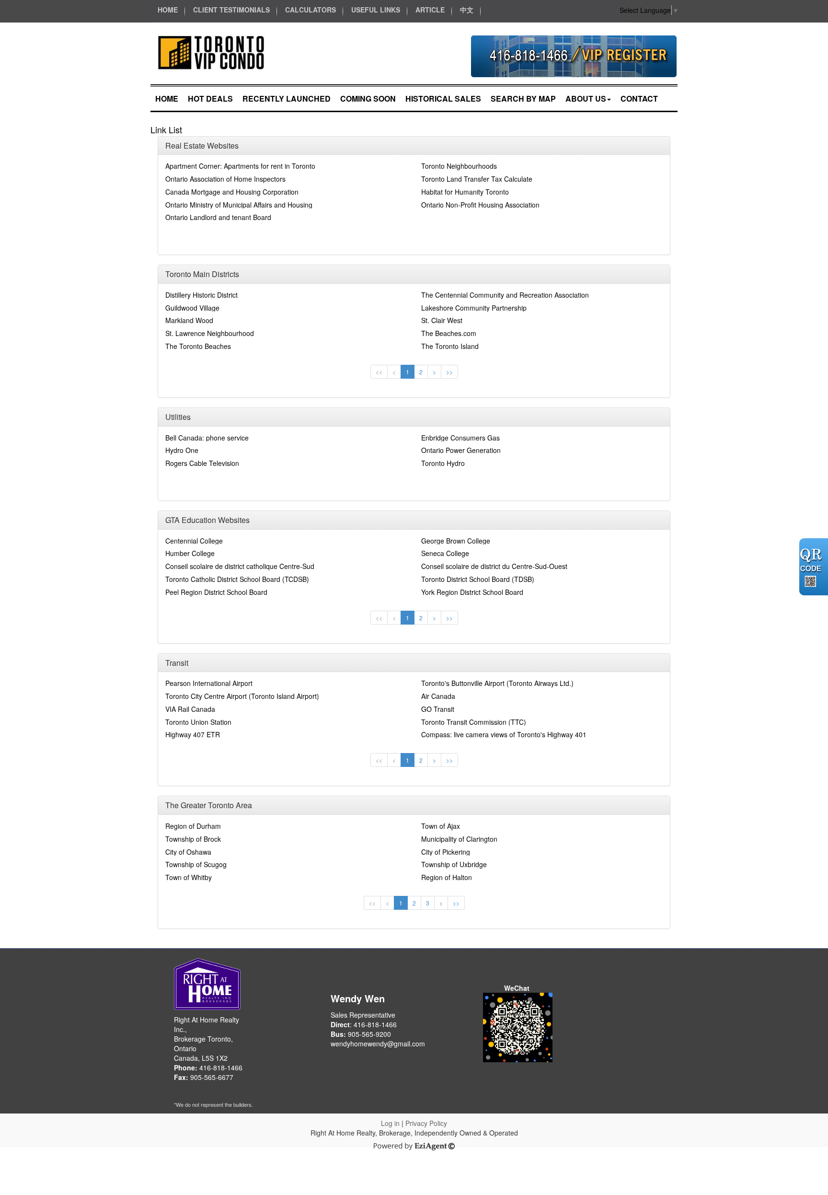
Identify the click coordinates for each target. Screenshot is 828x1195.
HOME (168, 9)
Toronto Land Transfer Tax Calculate (476, 179)
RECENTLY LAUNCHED (286, 98)
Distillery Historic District (201, 295)
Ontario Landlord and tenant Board (218, 217)
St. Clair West (441, 320)
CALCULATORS (310, 9)
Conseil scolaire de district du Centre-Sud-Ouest (494, 566)
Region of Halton (446, 877)
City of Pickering (445, 852)
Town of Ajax (440, 826)
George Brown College (455, 540)
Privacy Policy (426, 1123)
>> (449, 372)
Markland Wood (189, 320)
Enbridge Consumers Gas (460, 437)
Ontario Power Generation (461, 450)
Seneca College (445, 553)
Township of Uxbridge (454, 864)
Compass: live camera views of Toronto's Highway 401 (503, 734)
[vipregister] (574, 55)
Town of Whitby (188, 877)
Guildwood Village (192, 308)
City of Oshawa (188, 852)
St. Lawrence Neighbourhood (209, 333)
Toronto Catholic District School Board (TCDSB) (237, 579)
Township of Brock (193, 839)
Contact (639, 98)
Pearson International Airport (209, 683)
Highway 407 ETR (192, 734)
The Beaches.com (448, 333)
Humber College (190, 553)
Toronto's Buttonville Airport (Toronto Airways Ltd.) (497, 683)
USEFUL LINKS (375, 9)
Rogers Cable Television (202, 463)
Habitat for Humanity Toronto (465, 192)
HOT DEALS (210, 98)
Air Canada (438, 696)
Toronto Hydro (443, 463)
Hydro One (181, 450)
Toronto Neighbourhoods (459, 166)
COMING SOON (368, 98)
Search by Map (523, 98)
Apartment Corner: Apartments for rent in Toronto (240, 166)
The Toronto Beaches (198, 346)
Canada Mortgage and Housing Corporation (232, 192)
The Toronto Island (450, 346)
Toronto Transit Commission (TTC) (473, 722)
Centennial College (194, 540)
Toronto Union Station (198, 722)
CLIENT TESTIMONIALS (231, 9)
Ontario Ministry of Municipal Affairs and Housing (238, 204)
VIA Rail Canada (190, 709)
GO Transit (437, 709)
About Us (585, 98)
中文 (466, 9)
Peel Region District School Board (216, 592)
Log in (390, 1123)
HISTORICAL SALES (443, 98)
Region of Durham (193, 826)
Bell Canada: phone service (207, 437)
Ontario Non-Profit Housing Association (480, 204)
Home (166, 98)
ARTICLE (430, 9)
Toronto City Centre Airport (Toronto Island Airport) (242, 696)
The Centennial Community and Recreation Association (505, 295)
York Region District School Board (472, 592)
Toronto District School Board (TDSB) (477, 579)
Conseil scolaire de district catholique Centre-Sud (239, 566)
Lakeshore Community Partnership (474, 308)
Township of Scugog (196, 864)
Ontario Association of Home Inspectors (225, 179)
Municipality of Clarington (459, 839)
